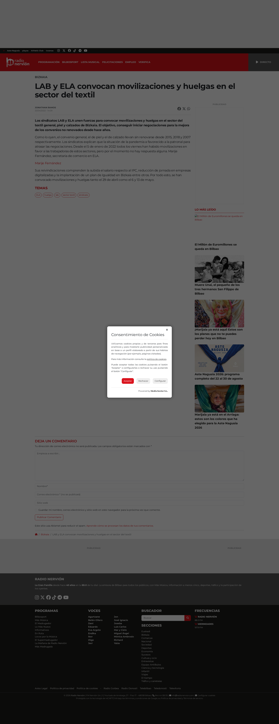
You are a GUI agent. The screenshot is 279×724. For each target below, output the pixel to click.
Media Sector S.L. (159, 391)
